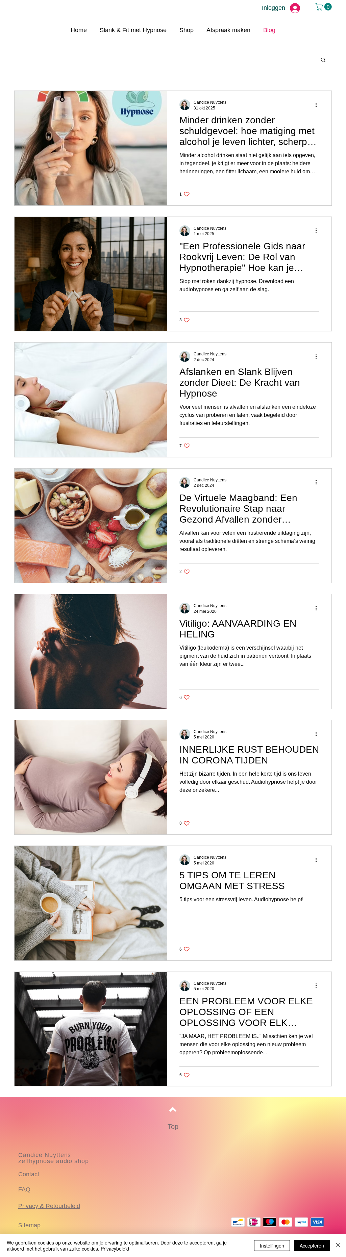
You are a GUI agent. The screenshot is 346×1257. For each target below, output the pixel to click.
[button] (324, 6)
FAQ (24, 1189)
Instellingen (272, 1245)
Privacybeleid (115, 1248)
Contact (28, 1174)
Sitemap (29, 1225)
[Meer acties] (318, 105)
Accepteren (312, 1245)
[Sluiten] (338, 1245)
